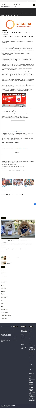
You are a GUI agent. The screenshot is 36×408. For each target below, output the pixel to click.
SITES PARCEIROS (31, 11)
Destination (2, 279)
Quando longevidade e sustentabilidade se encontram (15, 257)
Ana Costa (2, 270)
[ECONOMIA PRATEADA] (3, 263)
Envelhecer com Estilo (10, 4)
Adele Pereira (3, 269)
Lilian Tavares (3, 294)
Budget (2, 273)
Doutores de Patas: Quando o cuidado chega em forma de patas (17, 240)
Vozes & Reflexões (4, 318)
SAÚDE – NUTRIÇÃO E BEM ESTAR (23, 11)
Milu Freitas (2, 303)
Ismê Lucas (2, 290)
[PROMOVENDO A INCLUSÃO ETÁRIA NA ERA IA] (29, 182)
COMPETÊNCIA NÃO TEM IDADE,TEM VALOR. (24, 347)
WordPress (6, 406)
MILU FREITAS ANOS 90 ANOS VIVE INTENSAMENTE (19, 13)
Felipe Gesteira (3, 285)
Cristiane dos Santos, (4, 276)
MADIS (7, 34)
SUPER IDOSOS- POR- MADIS (29, 190)
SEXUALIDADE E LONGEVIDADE (6, 190)
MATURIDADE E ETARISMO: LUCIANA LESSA (6, 186)
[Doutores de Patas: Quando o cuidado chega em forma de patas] (18, 229)
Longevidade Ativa (4, 30)
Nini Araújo (2, 306)
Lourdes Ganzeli (31, 369)
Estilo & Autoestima (4, 284)
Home (14, 329)
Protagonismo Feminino (4, 309)
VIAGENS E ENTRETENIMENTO (5, 13)
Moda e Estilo (15, 15)
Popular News (31, 382)
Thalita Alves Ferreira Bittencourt (6, 315)
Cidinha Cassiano (3, 275)
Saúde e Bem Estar (9, 15)
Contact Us (15, 11)
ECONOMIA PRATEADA (10, 262)
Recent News (31, 387)
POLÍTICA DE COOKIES (31, 13)
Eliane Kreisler (3, 282)
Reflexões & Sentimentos (4, 312)
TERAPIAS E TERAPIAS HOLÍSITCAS (6, 11)
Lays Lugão (30, 360)
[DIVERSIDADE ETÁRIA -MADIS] (18, 182)
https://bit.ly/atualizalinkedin (22, 148)
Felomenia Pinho (3, 287)
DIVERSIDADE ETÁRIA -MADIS (17, 185)
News (30, 378)
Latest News (3, 291)
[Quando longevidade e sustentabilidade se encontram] (3, 258)
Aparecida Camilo (3, 272)
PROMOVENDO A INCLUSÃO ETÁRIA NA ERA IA (28, 186)
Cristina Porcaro (3, 278)
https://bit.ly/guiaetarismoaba (17, 131)
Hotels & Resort (15, 334)
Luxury (2, 300)
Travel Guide (15, 336)
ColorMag (2, 406)
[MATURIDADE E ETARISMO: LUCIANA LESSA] (7, 182)
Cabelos (2, 15)
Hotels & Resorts (3, 288)
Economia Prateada (4, 281)
